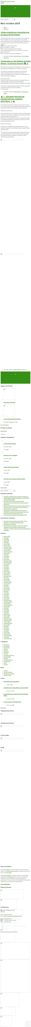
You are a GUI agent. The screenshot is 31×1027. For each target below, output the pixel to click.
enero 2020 (6, 617)
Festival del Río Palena (10, 443)
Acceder (6, 670)
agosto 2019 (7, 625)
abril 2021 (6, 596)
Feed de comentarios (9, 673)
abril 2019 (6, 631)
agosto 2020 (7, 606)
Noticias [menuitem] (6, 10)
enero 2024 (6, 574)
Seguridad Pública (8, 660)
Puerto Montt (7, 875)
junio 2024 (6, 567)
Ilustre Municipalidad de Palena (12, 419)
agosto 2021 (7, 589)
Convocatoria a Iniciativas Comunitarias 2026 (15, 515)
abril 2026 (6, 542)
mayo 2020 (6, 611)
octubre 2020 (7, 603)
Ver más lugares (5, 425)
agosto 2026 (7, 536)
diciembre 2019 (7, 618)
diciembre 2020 (7, 600)
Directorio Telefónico (9, 402)
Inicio (5, 27)
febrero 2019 (7, 634)
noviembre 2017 (8, 638)
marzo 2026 (7, 544)
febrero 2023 (7, 580)
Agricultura (25, 91)
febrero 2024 (7, 573)
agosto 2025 (7, 553)
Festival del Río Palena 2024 (11, 467)
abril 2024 (6, 570)
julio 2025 (6, 554)
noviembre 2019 (8, 620)
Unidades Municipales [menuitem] (9, 7)
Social (5, 93)
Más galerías (4, 487)
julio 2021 (6, 591)
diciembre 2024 (7, 561)
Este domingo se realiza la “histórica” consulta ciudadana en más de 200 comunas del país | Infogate (16, 527)
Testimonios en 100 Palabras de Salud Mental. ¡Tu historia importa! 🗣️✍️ (15, 62)
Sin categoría (7, 661)
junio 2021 (6, 593)
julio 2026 (6, 538)
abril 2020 (6, 612)
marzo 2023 (7, 579)
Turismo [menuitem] (6, 12)
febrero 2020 (7, 615)
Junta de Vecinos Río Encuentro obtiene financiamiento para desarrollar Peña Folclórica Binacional (16, 502)
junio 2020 (6, 609)
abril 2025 (6, 557)
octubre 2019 (7, 622)
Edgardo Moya (17, 56)
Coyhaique (10, 877)
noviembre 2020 (8, 602)
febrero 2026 (7, 545)
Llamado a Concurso (9, 655)
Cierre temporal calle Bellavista (12, 702)
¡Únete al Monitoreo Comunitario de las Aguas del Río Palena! (15, 33)
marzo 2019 (7, 632)
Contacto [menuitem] (6, 16)
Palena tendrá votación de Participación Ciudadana (14, 523)
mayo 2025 (6, 556)
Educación (6, 57)
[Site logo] (8, 1)
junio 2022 (6, 586)
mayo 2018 (6, 637)
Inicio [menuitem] (5, 6)
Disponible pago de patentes (11, 681)
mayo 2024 (6, 568)
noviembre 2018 (8, 635)
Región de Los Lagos (12, 871)
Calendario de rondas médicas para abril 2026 (16, 688)
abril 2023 (6, 577)
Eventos (6, 654)
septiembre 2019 (8, 623)
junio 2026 (6, 539)
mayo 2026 (6, 541)
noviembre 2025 (8, 548)
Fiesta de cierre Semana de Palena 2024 (14, 479)
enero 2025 (6, 559)
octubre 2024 (7, 564)
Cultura (5, 649)
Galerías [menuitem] (6, 15)
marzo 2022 (7, 588)
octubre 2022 (7, 583)
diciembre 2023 (7, 576)
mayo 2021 (6, 594)
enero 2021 (6, 599)
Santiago (9, 872)
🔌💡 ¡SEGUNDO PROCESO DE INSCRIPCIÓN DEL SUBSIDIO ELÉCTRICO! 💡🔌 (12, 99)
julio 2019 (6, 626)
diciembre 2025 (7, 547)
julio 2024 (6, 565)
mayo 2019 (6, 629)
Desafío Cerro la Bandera (10, 455)
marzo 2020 (7, 614)
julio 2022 (6, 585)
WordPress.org (7, 675)
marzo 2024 (7, 571)
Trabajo (6, 664)
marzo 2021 (7, 597)
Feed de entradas (8, 672)
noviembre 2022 (8, 582)
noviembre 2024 (8, 562)
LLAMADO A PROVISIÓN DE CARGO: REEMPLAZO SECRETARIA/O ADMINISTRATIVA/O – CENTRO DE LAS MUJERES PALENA (16, 498)
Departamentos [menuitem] (11, 9)
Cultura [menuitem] (5, 13)
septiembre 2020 (8, 605)
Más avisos (3, 708)
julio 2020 (6, 608)
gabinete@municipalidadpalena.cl (13, 916)
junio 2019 (6, 628)
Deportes (6, 650)
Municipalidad (7, 657)
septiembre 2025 (8, 551)
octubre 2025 (7, 550)
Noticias (6, 29)
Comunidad (25, 56)
